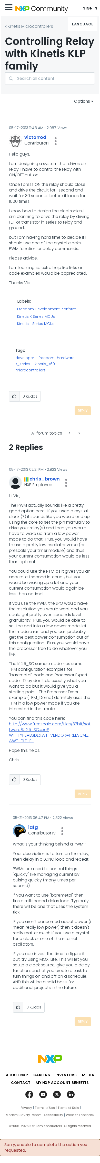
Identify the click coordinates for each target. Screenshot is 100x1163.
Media (88, 1075)
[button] (55, 141)
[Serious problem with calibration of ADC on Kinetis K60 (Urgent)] (69, 433)
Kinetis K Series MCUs (36, 316)
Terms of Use (45, 1107)
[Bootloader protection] (78, 433)
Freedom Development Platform (46, 309)
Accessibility (53, 1115)
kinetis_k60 (45, 364)
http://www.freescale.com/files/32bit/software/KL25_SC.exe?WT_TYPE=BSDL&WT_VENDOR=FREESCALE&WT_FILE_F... (50, 732)
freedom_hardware (57, 357)
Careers (41, 1075)
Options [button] (82, 101)
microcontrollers (30, 370)
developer (24, 357)
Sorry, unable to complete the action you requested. (45, 1147)
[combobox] (50, 78)
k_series (22, 364)
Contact (21, 1082)
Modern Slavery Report (23, 1115)
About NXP (17, 1075)
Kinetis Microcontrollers (30, 26)
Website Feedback (80, 1115)
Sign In (90, 8)
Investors (66, 1075)
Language (82, 24)
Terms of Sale (68, 1107)
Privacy (26, 1107)
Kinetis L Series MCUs (35, 324)
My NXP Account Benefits (62, 1082)
